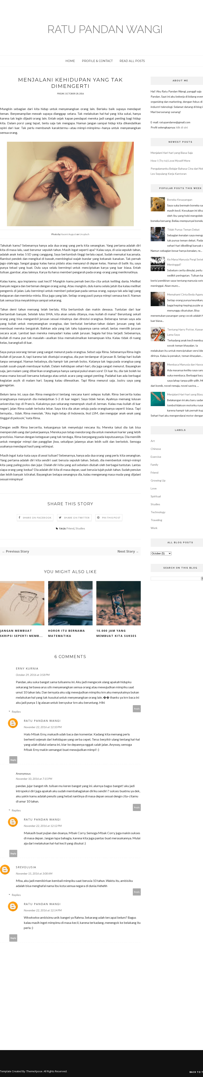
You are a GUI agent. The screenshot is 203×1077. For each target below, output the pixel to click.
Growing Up (158, 480)
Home (70, 61)
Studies (80, 528)
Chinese (156, 448)
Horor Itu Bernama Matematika (66, 633)
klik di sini (182, 127)
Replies (16, 711)
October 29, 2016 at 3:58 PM (33, 674)
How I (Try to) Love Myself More (170, 160)
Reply (137, 708)
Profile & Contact (97, 61)
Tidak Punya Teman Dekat (183, 229)
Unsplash (84, 234)
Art (153, 441)
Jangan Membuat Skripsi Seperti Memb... (21, 633)
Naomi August (68, 234)
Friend (70, 528)
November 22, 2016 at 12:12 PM (43, 825)
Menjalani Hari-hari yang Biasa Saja (172, 152)
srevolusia (26, 867)
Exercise (156, 456)
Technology (158, 512)
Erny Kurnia (27, 668)
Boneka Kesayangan (179, 199)
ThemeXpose (34, 1071)
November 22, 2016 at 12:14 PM (43, 910)
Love (154, 488)
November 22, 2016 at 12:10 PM (43, 727)
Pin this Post (111, 517)
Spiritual (156, 496)
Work (154, 528)
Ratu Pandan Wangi (105, 29)
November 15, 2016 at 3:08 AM (34, 873)
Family (154, 464)
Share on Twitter (77, 517)
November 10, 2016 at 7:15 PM (34, 778)
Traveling (156, 520)
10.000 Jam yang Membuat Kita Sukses (116, 633)
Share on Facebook (37, 517)
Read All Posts (132, 61)
